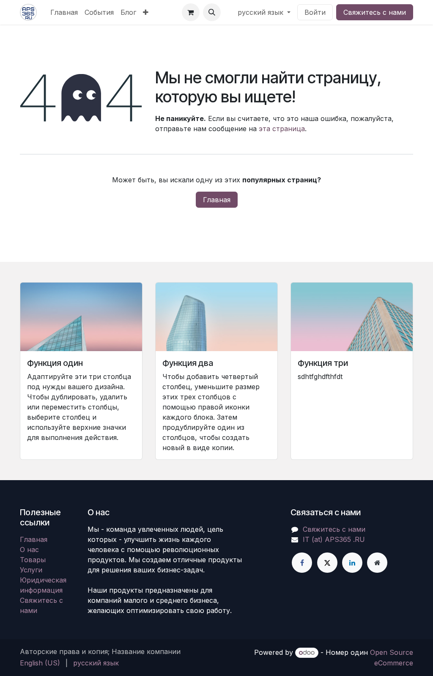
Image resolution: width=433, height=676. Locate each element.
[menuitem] (64, 12)
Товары (33, 559)
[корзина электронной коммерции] (191, 12)
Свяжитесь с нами (374, 12)
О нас (29, 549)
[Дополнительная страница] (377, 562)
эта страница (282, 128)
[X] (327, 562)
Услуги (31, 570)
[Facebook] (302, 562)
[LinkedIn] (352, 562)
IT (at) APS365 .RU (334, 539)
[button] (212, 12)
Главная (216, 199)
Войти (315, 12)
